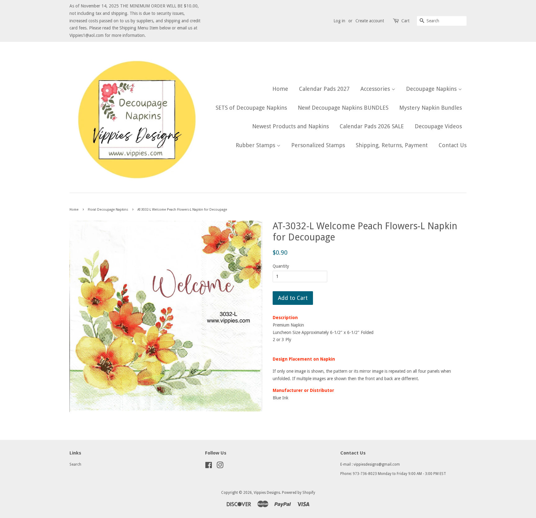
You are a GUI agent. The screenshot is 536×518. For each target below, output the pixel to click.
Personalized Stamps (318, 145)
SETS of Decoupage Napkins (251, 107)
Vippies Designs (267, 492)
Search (75, 464)
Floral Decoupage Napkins (108, 210)
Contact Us (453, 145)
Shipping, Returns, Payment (392, 145)
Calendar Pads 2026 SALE (372, 126)
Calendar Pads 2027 (324, 89)
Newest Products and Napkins (290, 126)
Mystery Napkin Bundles (430, 107)
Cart (405, 20)
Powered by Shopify (298, 492)
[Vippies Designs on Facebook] (208, 466)
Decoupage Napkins (432, 89)
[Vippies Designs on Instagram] (220, 466)
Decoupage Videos (438, 126)
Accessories (375, 89)
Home (280, 89)
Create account (369, 20)
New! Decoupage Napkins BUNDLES (343, 107)
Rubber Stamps (256, 145)
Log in (339, 20)
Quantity (281, 266)
